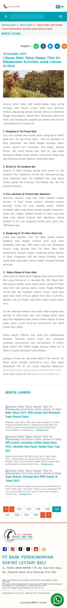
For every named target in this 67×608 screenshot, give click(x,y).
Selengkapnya (42, 430)
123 (28, 509)
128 (16, 515)
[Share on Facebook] (42, 45)
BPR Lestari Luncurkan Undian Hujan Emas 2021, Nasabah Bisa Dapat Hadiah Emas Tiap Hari (32, 446)
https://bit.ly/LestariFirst (46, 374)
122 (19, 509)
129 (26, 515)
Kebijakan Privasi (12, 593)
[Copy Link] (63, 45)
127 (7, 515)
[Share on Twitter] (49, 45)
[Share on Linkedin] (56, 45)
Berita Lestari (26, 25)
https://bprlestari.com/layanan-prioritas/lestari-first (32, 370)
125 (47, 509)
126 (56, 509)
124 (38, 509)
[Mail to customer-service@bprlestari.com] (44, 548)
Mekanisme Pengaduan (37, 593)
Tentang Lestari (9, 25)
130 (35, 515)
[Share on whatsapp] (35, 45)
